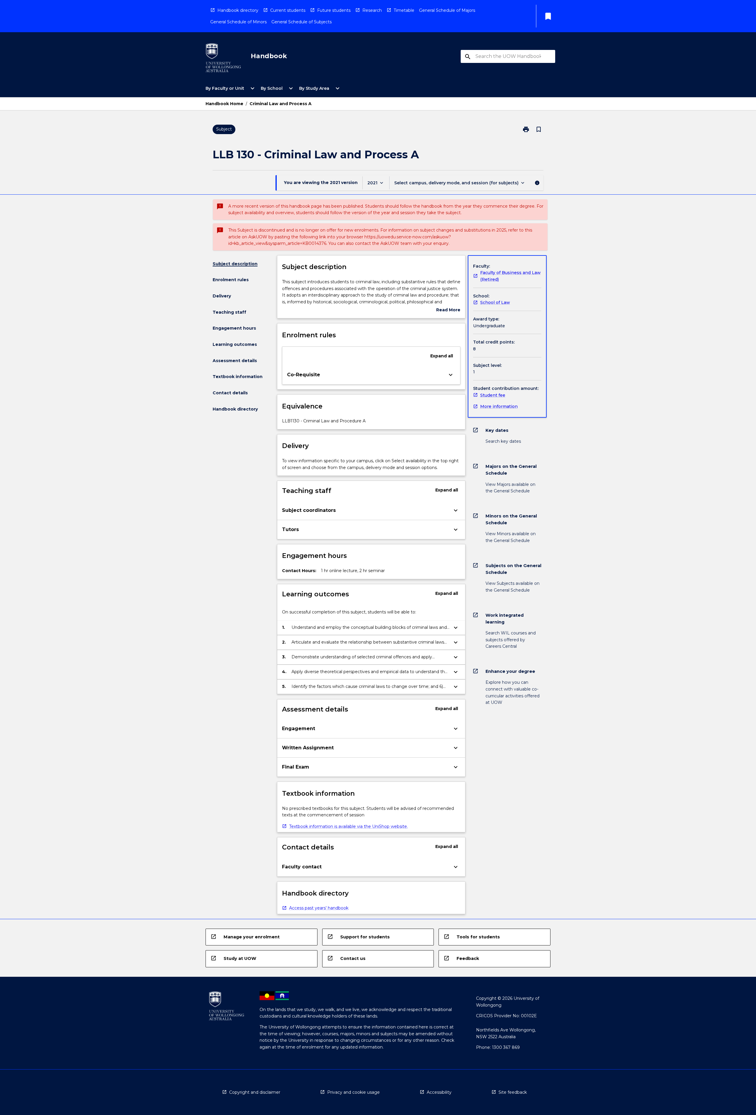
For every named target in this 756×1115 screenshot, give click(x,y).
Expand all (441, 356)
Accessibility (439, 1092)
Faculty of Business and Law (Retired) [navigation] (510, 276)
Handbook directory (237, 10)
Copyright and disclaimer (254, 1092)
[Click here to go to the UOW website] (223, 59)
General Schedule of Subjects (301, 22)
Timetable (404, 10)
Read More (448, 310)
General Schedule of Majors (447, 10)
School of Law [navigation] (495, 302)
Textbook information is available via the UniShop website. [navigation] (348, 826)
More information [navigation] (499, 406)
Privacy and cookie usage (353, 1092)
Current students (287, 10)
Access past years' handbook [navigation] (318, 908)
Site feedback (512, 1092)
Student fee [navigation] (492, 395)
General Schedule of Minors (238, 22)
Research (372, 10)
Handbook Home (224, 103)
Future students (334, 10)
